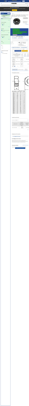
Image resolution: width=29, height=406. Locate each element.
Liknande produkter (24, 47)
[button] (23, 1)
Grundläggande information (16, 136)
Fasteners (6, 11)
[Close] (27, 7)
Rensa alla (9, 13)
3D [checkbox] (2, 48)
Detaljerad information (26, 69)
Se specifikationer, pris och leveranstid (6, 17)
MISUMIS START (2, 11)
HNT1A (3, 42)
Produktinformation (14, 69)
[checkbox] (5, 18)
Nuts (9, 11)
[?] (14, 66)
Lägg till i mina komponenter (16, 47)
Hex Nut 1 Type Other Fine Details (18, 11)
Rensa (9, 26)
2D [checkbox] (2, 46)
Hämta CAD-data (21, 37)
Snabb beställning (18, 50)
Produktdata (15, 37)
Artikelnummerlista (20, 69)
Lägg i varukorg (25, 50)
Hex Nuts (12, 11)
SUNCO (13, 13)
